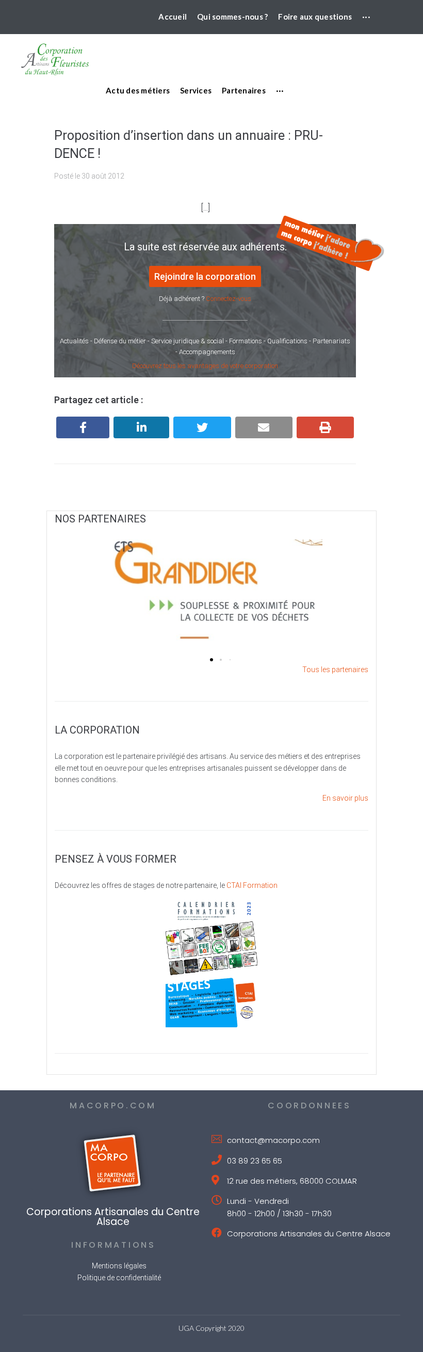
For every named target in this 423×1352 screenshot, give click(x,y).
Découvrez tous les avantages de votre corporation (205, 366)
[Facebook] (82, 427)
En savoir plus (345, 798)
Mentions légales (119, 1266)
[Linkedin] (141, 427)
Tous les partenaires (335, 669)
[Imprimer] (325, 427)
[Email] (263, 427)
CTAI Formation (252, 885)
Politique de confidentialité (119, 1278)
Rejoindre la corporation (205, 276)
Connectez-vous (228, 299)
